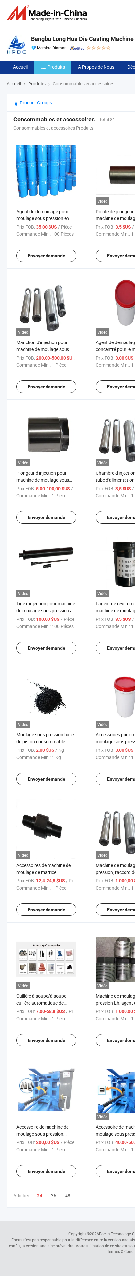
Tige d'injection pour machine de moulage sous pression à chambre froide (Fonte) (45, 610)
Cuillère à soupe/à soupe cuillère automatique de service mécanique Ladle (41, 1003)
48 (67, 1196)
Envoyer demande (46, 255)
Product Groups (35, 103)
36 (53, 1196)
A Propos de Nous (96, 67)
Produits (56, 67)
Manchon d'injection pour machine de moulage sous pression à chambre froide (42, 349)
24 (39, 1195)
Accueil (20, 67)
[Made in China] (48, 13)
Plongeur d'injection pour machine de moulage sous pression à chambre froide (42, 480)
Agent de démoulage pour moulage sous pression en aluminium (42, 218)
